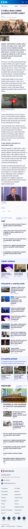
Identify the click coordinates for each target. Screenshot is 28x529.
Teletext (3, 497)
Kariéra (17, 504)
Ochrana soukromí (10, 526)
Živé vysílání (4, 491)
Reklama (17, 491)
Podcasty (3, 500)
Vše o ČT (3, 513)
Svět (4, 211)
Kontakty (17, 513)
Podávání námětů (19, 507)
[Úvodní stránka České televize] (7, 471)
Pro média (17, 488)
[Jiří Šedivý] (14, 194)
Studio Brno (18, 494)
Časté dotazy (18, 510)
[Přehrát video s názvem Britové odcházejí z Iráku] (14, 101)
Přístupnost (19, 526)
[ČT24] (4, 2)
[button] (14, 101)
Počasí (3, 504)
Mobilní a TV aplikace (6, 510)
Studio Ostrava (18, 497)
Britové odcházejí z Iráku (7, 109)
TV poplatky (4, 494)
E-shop (3, 507)
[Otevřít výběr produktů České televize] (26, 2)
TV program (4, 488)
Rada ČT (17, 500)
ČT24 (2, 16)
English (3, 526)
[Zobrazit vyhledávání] (23, 2)
